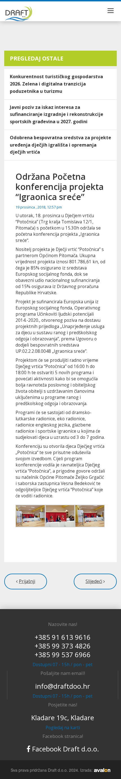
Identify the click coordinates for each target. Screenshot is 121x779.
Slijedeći (94, 581)
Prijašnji (27, 581)
